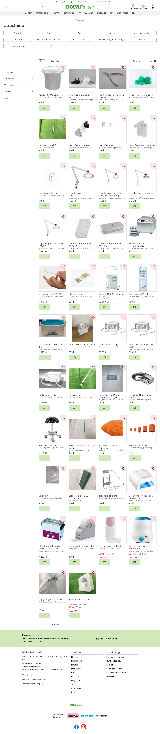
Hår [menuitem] (79, 13)
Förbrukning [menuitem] (42, 13)
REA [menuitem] (133, 13)
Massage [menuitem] (89, 13)
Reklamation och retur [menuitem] (116, 672)
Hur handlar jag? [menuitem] (113, 661)
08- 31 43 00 (35, 663)
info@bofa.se (34, 666)
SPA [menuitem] (111, 13)
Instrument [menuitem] (68, 13)
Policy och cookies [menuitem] (114, 668)
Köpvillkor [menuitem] (110, 665)
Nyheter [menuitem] (28, 13)
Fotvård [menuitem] (55, 13)
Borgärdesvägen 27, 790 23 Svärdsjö (46, 669)
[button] (143, 7)
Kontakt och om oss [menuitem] (115, 657)
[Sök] (42, 7)
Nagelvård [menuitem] (101, 13)
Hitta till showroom (105, 638)
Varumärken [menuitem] (122, 13)
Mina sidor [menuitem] (134, 9)
